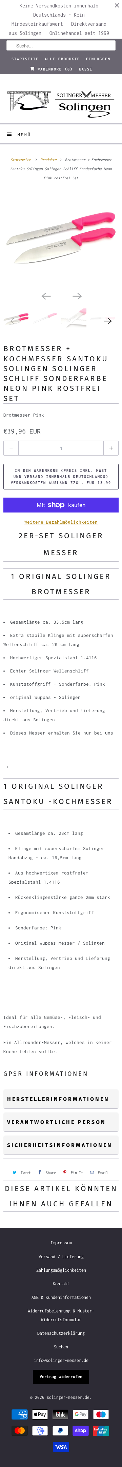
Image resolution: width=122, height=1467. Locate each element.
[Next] (76, 295)
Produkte (49, 160)
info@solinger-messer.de (61, 1360)
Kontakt (61, 1283)
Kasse (86, 69)
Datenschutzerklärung (61, 1333)
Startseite (25, 59)
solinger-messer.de (68, 1397)
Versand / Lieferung (61, 1256)
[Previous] (45, 295)
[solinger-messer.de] (61, 101)
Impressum (61, 1242)
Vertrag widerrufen (61, 1376)
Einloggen (98, 59)
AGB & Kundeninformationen (61, 1297)
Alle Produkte (62, 59)
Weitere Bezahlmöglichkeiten (61, 522)
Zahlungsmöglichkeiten (61, 1270)
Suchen (61, 1346)
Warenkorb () (54, 69)
